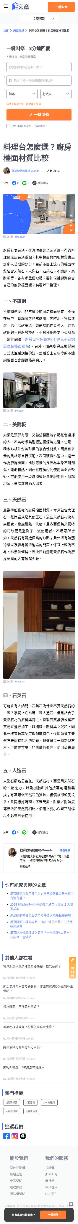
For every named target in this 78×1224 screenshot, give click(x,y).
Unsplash (20, 237)
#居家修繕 (12, 1102)
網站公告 (16, 1174)
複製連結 (42, 183)
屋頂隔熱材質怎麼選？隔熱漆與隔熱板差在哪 (40, 915)
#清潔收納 (12, 1111)
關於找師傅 (17, 1168)
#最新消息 (32, 1111)
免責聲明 (16, 1181)
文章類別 (39, 18)
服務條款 (16, 1187)
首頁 (6, 30)
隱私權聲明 (17, 1194)
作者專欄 (65, 850)
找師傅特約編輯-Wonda (25, 171)
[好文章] (20, 6)
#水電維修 (49, 1102)
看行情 (49, 1181)
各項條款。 (40, 126)
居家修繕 (18, 30)
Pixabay (19, 410)
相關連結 (25, 866)
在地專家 (51, 1187)
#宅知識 (30, 1102)
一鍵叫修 (61, 7)
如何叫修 (51, 1174)
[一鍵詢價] (72, 977)
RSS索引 (51, 1194)
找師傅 (49, 1168)
